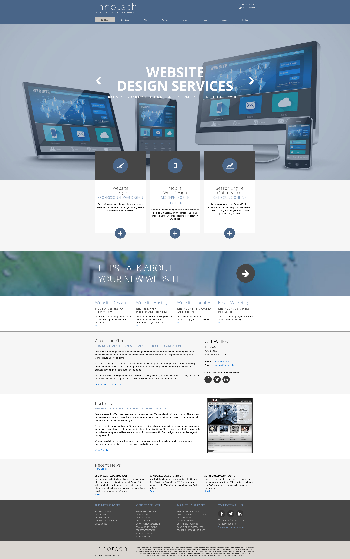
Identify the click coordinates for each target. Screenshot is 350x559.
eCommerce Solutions (187, 524)
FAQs (145, 20)
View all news (102, 469)
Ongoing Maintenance (146, 521)
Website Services (148, 505)
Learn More (100, 384)
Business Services (107, 505)
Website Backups (144, 533)
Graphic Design (102, 518)
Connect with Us (230, 505)
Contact (245, 20)
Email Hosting (101, 515)
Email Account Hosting (146, 527)
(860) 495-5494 (247, 4)
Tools (205, 20)
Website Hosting (143, 518)
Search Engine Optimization (189, 512)
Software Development (106, 521)
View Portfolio (102, 450)
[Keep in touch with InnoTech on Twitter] (217, 379)
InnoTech (111, 548)
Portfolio (165, 20)
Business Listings (103, 512)
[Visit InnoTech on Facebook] (208, 379)
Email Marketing (184, 518)
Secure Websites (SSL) (146, 530)
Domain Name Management (148, 524)
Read (97, 494)
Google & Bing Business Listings (191, 515)
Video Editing (101, 524)
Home (106, 20)
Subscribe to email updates (231, 527)
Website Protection (145, 536)
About (225, 20)
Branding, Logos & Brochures (191, 530)
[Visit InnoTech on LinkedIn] (226, 379)
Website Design (143, 515)
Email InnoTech (248, 8)
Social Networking (186, 521)
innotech (116, 6)
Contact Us (115, 384)
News (185, 20)
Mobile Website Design (146, 512)
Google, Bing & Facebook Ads (190, 527)
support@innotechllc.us (226, 365)
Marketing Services (191, 505)
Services (125, 20)
